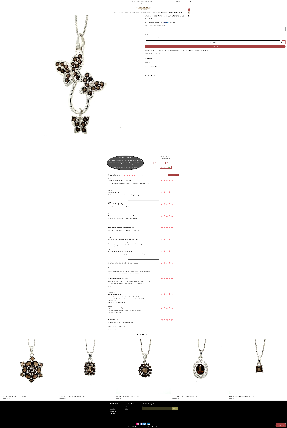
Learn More (172, 22)
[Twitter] (144, 424)
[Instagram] (137, 424)
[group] (143, 369)
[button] (183, 1)
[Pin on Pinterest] (148, 75)
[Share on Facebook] (146, 75)
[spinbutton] (158, 37)
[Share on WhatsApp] (151, 75)
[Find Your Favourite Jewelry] (189, 12)
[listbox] (183, 1)
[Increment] (171, 37)
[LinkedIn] (148, 424)
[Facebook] (141, 424)
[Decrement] (146, 37)
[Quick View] (30, 366)
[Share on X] (154, 75)
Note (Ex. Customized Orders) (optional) (155, 25)
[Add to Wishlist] (284, 42)
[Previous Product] (1, 366)
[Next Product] (286, 366)
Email (143, 406)
